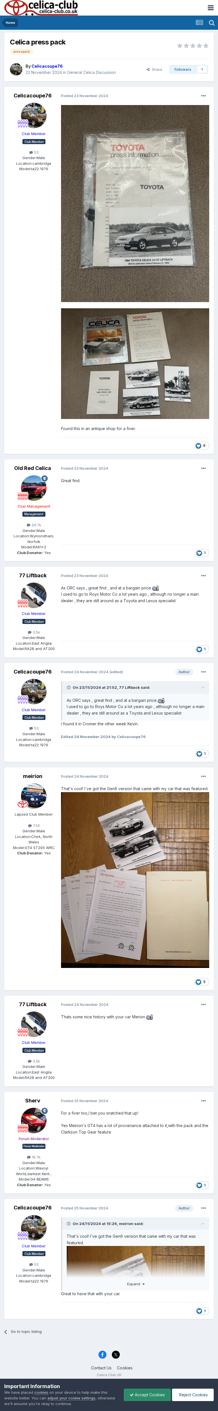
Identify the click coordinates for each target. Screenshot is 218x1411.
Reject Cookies (193, 1394)
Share (156, 69)
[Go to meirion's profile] (34, 796)
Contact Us (101, 1367)
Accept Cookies (149, 1394)
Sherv (32, 1101)
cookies (41, 1392)
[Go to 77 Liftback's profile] (34, 595)
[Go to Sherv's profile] (34, 1120)
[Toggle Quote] (69, 687)
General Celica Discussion (91, 72)
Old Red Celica (32, 468)
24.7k (35, 525)
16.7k (36, 1157)
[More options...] (203, 96)
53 (36, 152)
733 (36, 825)
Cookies (125, 1367)
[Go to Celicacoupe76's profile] (16, 69)
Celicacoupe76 (33, 96)
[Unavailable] (135, 203)
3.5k (36, 632)
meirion (32, 776)
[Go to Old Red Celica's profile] (34, 488)
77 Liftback (33, 575)
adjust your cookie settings (71, 1398)
